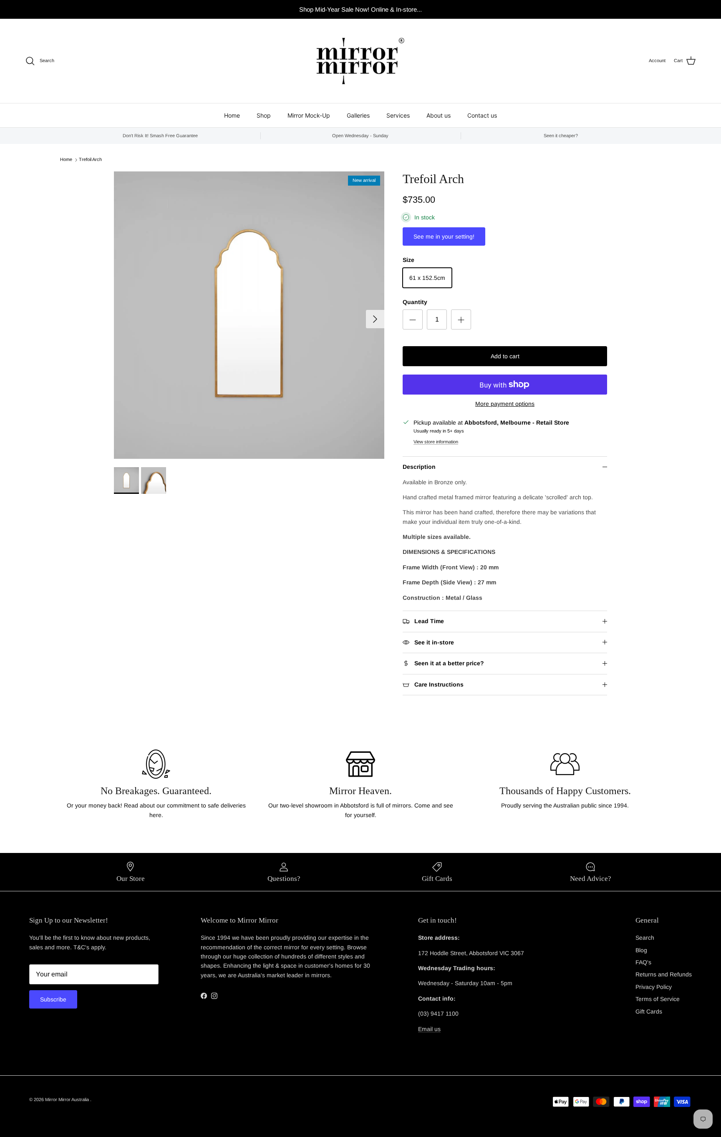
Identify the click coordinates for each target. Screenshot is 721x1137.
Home (232, 115)
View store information (435, 441)
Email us (429, 1029)
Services (398, 115)
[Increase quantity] (461, 319)
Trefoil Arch (90, 159)
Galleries (358, 115)
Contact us (482, 115)
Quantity (415, 302)
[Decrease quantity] (413, 319)
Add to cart (505, 356)
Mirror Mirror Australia (67, 1099)
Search (644, 937)
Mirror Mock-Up (308, 115)
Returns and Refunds (663, 974)
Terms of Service (657, 999)
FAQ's (643, 962)
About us (438, 115)
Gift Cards (648, 1011)
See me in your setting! (443, 236)
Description (419, 466)
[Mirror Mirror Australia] (360, 61)
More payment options (504, 403)
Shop (264, 115)
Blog (641, 950)
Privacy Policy (653, 987)
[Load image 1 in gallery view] (249, 315)
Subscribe (53, 999)
